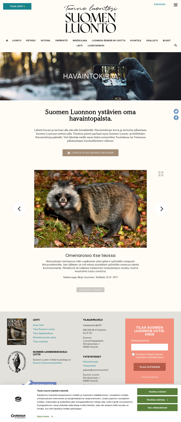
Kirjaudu (159, 4)
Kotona (45, 41)
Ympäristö (61, 41)
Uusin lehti (38, 325)
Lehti (80, 46)
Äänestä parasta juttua (44, 337)
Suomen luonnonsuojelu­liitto (47, 362)
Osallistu (152, 41)
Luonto (16, 41)
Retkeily (31, 41)
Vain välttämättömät (157, 407)
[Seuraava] (161, 209)
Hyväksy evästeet (157, 391)
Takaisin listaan (90, 289)
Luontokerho (96, 46)
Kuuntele (135, 41)
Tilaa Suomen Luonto (44, 329)
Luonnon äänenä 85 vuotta (108, 41)
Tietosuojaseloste (149, 376)
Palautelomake (90, 361)
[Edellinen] (20, 209)
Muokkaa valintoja (156, 399)
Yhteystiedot (89, 365)
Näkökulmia (80, 41)
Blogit (167, 41)
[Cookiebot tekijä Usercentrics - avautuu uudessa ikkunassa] (18, 416)
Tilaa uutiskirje (40, 341)
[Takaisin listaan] (160, 173)
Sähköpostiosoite (140, 340)
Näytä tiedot (43, 416)
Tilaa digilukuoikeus (43, 333)
